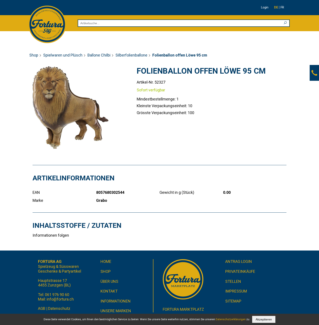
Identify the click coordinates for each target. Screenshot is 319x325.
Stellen (233, 281)
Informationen (115, 301)
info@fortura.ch (60, 299)
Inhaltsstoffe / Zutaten (77, 225)
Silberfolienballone (131, 55)
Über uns (109, 281)
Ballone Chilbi (98, 55)
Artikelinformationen (74, 178)
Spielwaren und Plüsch (62, 55)
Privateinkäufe (240, 271)
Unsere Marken (115, 311)
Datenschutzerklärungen (231, 319)
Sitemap (233, 301)
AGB (41, 308)
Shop (33, 55)
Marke (38, 200)
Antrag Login (238, 261)
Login (264, 7)
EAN (36, 192)
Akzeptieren (264, 319)
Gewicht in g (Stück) (177, 192)
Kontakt (109, 291)
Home (105, 261)
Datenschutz (59, 308)
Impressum (236, 291)
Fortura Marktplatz (183, 309)
